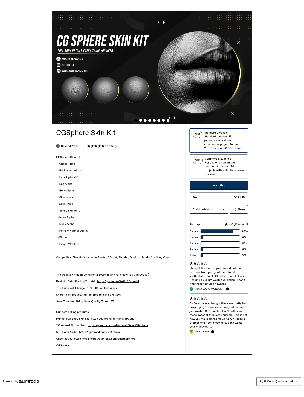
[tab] (136, 120)
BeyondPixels (69, 146)
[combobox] (209, 209)
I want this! (219, 185)
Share (241, 209)
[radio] (219, 140)
